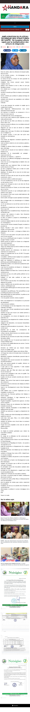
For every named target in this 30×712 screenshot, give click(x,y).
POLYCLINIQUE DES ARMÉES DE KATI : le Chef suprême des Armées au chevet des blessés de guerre (15, 564)
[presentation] (26, 30)
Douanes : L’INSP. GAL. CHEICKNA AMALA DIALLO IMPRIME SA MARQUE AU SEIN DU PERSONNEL (12, 29)
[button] (15, 1)
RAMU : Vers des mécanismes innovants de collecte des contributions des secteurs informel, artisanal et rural (14, 542)
